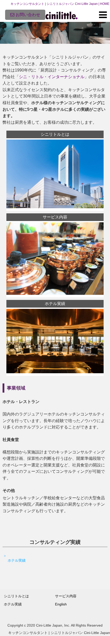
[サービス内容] (55, 293)
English (61, 604)
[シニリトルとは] (55, 207)
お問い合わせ (28, 14)
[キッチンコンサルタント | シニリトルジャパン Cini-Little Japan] (61, 14)
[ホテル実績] (55, 372)
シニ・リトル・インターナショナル (51, 77)
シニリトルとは (16, 596)
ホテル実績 (17, 560)
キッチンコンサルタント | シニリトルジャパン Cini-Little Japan (59, 633)
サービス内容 (65, 596)
